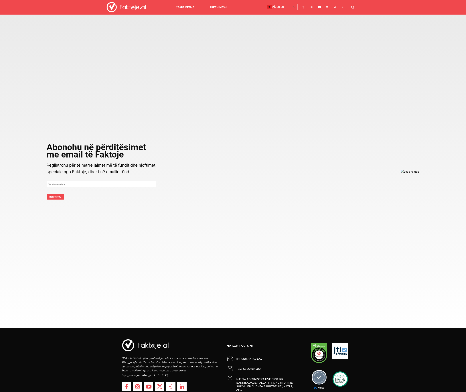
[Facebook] (303, 7)
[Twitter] (327, 7)
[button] (352, 7)
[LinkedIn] (343, 7)
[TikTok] (335, 7)
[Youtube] (319, 7)
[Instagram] (311, 7)
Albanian (278, 6)
